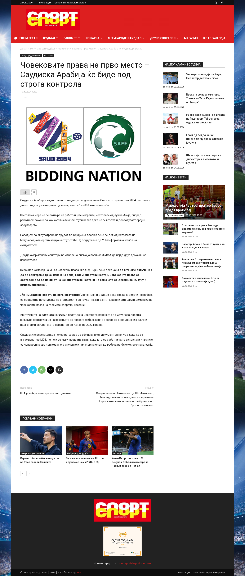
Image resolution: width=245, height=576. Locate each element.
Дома (23, 48)
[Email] (50, 370)
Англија (117, 453)
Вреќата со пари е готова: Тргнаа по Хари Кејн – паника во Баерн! (205, 98)
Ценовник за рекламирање (70, 2)
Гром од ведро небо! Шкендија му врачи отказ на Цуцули (204, 139)
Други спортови (163, 38)
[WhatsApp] (42, 370)
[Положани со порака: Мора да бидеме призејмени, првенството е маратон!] (170, 229)
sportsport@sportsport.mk (134, 563)
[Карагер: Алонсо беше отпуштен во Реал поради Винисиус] (41, 440)
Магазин (191, 38)
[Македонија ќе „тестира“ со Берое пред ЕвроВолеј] (194, 202)
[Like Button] (25, 192)
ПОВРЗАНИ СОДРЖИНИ (37, 418)
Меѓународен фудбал (124, 38)
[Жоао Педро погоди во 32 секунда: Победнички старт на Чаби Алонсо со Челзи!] (133, 440)
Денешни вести (26, 38)
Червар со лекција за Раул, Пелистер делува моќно (203, 76)
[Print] (59, 370)
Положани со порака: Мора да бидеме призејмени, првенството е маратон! (203, 229)
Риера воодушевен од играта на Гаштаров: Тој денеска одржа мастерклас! (205, 118)
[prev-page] (22, 473)
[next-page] (28, 473)
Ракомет (70, 38)
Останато (48, 55)
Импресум (45, 2)
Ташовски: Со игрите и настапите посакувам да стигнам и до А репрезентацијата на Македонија (201, 263)
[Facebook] (222, 2)
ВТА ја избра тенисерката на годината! (45, 393)
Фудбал (49, 38)
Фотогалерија (214, 38)
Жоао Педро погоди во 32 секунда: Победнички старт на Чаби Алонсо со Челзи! (130, 462)
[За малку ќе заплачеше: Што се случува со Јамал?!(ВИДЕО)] (87, 440)
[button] (216, 2)
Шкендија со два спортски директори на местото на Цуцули (203, 159)
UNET (79, 572)
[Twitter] (33, 370)
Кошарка (92, 38)
